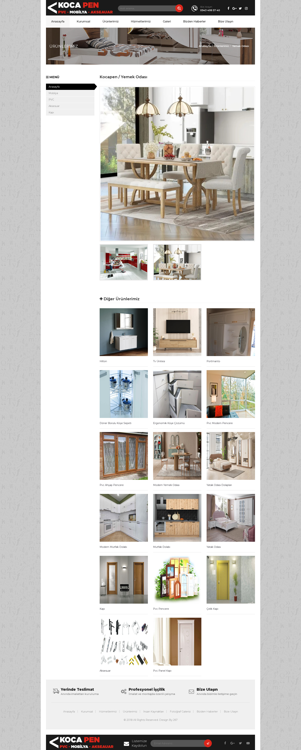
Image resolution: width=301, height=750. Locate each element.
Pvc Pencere (161, 608)
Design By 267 (168, 719)
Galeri (167, 21)
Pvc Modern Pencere (220, 423)
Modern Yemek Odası (166, 485)
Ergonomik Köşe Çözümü (169, 423)
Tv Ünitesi (159, 361)
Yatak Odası (214, 547)
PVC (51, 99)
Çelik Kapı (212, 608)
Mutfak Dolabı (161, 547)
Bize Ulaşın (225, 21)
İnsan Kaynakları (153, 711)
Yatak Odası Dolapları (219, 485)
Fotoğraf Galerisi (180, 711)
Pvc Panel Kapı (162, 670)
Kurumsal (83, 21)
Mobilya (53, 93)
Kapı (51, 112)
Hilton (103, 361)
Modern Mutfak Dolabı (113, 547)
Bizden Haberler (194, 21)
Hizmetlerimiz (141, 21)
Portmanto (213, 361)
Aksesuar (54, 106)
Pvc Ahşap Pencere (112, 485)
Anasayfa (57, 21)
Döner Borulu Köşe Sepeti (115, 423)
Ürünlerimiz (110, 21)
